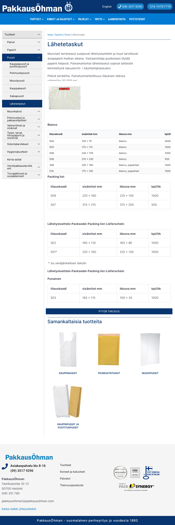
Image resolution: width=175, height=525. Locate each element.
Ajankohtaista (116, 19)
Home (50, 34)
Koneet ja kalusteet (59, 19)
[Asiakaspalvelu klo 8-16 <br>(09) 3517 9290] (5, 466)
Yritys (98, 19)
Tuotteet (35, 19)
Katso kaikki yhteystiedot (19, 509)
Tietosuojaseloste (71, 485)
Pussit (67, 34)
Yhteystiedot (137, 19)
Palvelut (83, 19)
